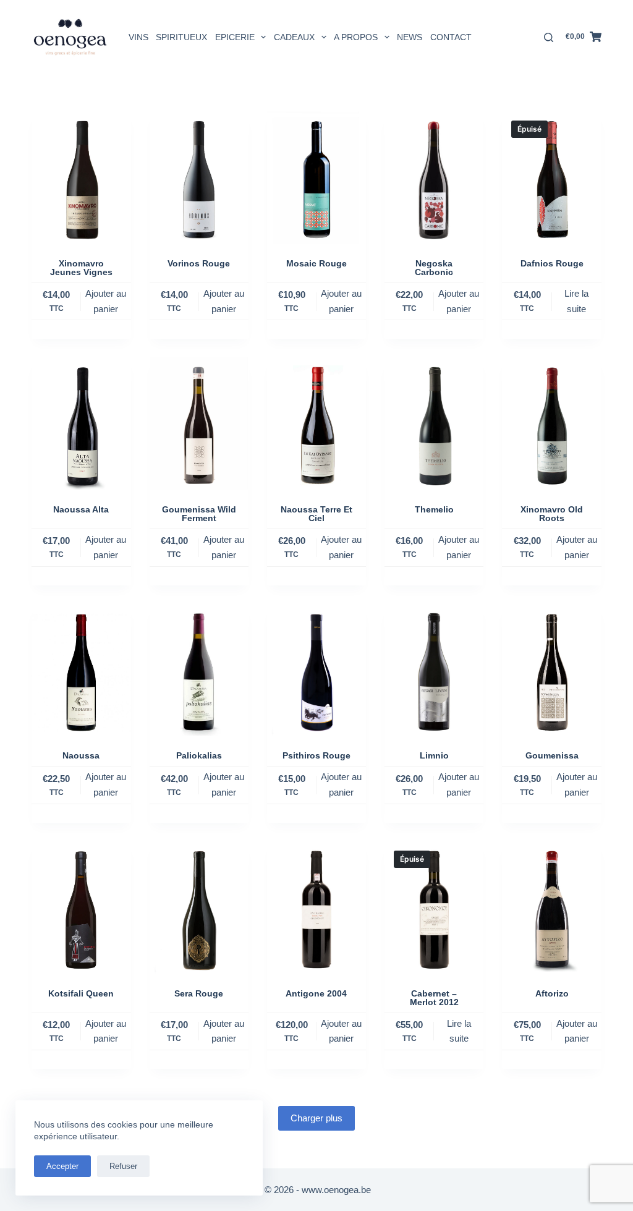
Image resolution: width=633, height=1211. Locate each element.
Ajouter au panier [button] (105, 301)
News (409, 37)
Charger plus (316, 1118)
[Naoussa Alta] (81, 423)
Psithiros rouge (316, 755)
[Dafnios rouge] (551, 177)
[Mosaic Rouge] (316, 177)
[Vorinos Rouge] (199, 177)
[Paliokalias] (199, 670)
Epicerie (235, 37)
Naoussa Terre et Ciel (316, 513)
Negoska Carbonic (434, 267)
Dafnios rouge (552, 263)
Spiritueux (181, 37)
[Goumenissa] (551, 670)
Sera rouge (198, 993)
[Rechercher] (548, 37)
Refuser (123, 1166)
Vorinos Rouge (199, 263)
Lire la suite (576, 301)
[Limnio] (433, 670)
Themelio (434, 509)
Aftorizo (552, 993)
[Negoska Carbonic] (433, 177)
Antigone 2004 (316, 993)
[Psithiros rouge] (316, 670)
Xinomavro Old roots (551, 513)
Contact (451, 37)
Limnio (434, 755)
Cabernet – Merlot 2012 (434, 997)
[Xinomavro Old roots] (551, 423)
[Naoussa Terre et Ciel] (316, 423)
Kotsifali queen (81, 993)
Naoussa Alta (81, 509)
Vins (138, 37)
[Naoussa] (81, 670)
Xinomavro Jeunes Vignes (81, 267)
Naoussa (81, 755)
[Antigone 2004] (316, 907)
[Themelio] (433, 423)
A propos (356, 37)
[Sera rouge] (199, 907)
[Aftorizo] (551, 907)
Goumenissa (552, 755)
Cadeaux (294, 37)
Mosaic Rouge (316, 263)
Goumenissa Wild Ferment (199, 513)
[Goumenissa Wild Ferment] (199, 423)
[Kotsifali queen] (81, 907)
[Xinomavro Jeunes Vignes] (81, 177)
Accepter (62, 1166)
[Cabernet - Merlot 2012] (433, 907)
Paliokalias (199, 755)
